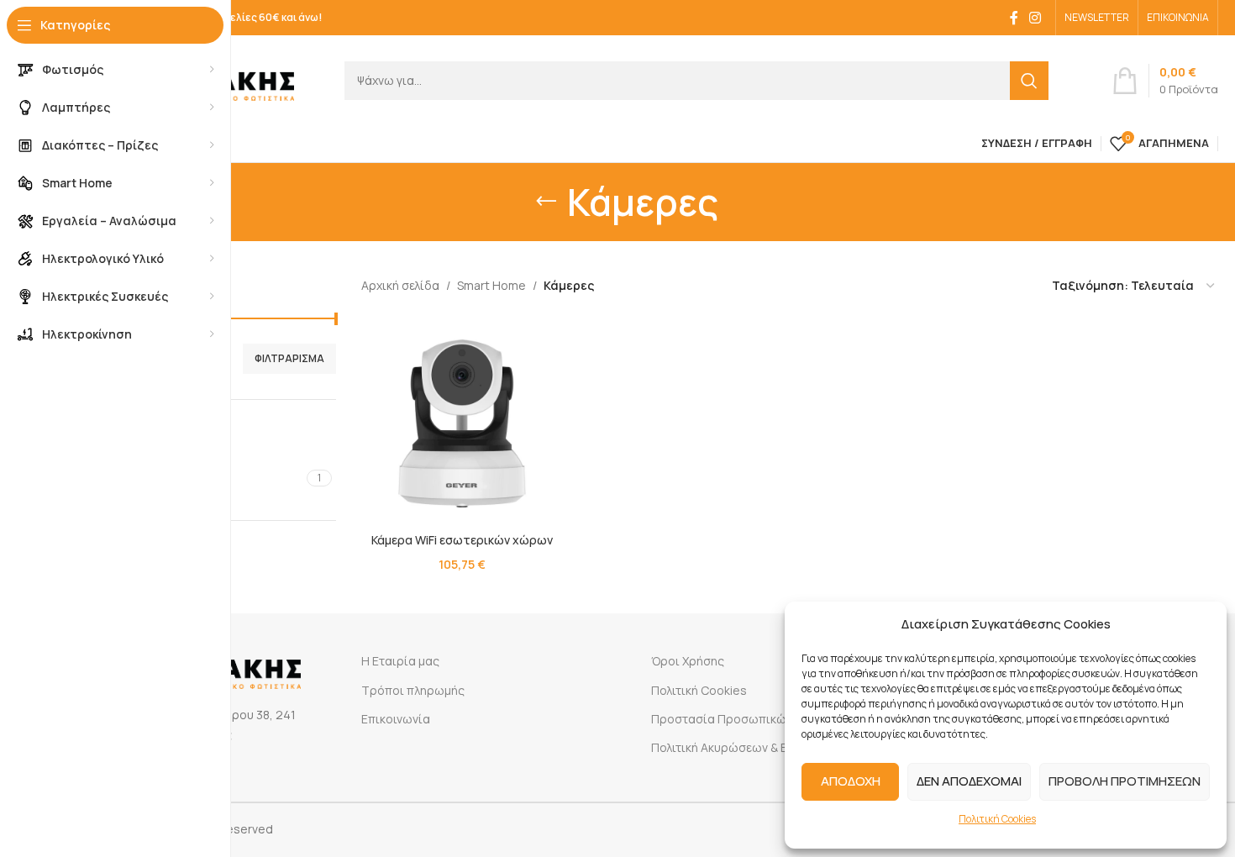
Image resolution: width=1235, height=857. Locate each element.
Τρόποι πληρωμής (413, 690)
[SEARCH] (1029, 80)
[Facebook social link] (1014, 17)
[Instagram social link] (1035, 17)
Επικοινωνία (395, 719)
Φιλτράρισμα (289, 358)
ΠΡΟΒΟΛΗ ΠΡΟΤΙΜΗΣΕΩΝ (1124, 781)
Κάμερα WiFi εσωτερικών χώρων (462, 540)
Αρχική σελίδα (400, 285)
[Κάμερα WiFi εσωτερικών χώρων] (462, 423)
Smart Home (491, 285)
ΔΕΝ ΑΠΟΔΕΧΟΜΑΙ (969, 781)
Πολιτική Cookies (997, 819)
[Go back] (546, 201)
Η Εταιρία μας (400, 661)
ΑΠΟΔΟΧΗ (850, 781)
